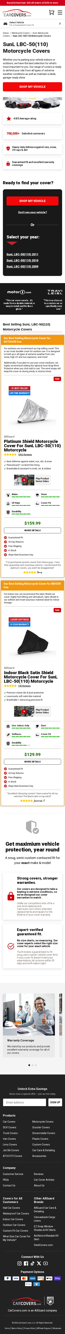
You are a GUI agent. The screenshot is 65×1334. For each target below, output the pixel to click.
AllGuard (39, 1310)
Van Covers (9, 1138)
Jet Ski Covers (11, 1150)
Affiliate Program (44, 1328)
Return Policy (17, 1328)
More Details (32, 530)
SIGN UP (55, 1102)
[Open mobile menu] (60, 12)
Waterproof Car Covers (16, 1213)
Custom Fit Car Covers (15, 1230)
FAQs (6, 1179)
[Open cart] (52, 12)
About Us (39, 1185)
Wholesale (57, 1328)
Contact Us (9, 1185)
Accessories (39, 1156)
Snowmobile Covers (43, 1133)
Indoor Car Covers (13, 1219)
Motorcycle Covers (21, 33)
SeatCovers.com (43, 1245)
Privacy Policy (29, 1328)
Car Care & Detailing (43, 1150)
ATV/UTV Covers (12, 1156)
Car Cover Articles (44, 1179)
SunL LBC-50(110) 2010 (22, 260)
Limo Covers (10, 1144)
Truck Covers (10, 1133)
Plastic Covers (40, 1138)
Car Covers (9, 1121)
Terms (7, 1328)
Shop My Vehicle (32, 86)
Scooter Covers (41, 1127)
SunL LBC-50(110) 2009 (22, 266)
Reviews (39, 1174)
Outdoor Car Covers (14, 1225)
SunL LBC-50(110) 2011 (22, 254)
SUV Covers (9, 1127)
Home (6, 33)
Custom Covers (41, 1144)
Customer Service (13, 1174)
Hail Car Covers (11, 1207)
